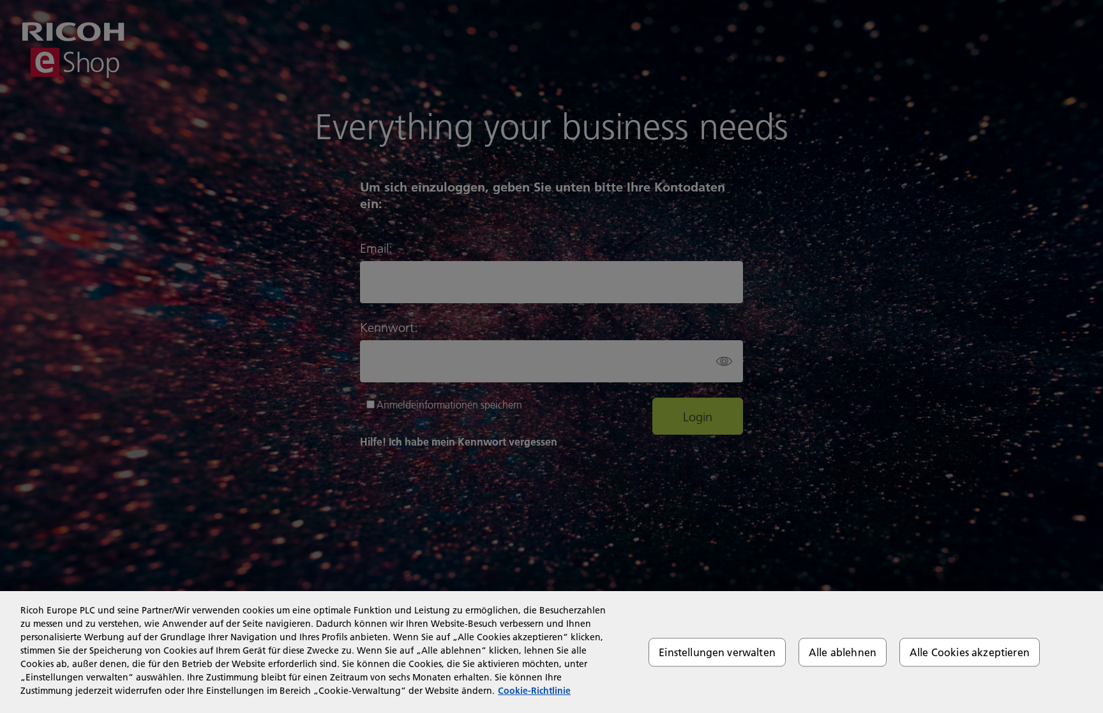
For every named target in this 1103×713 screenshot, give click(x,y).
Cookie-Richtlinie (534, 690)
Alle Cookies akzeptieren (970, 652)
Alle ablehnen (842, 652)
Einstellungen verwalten (717, 652)
